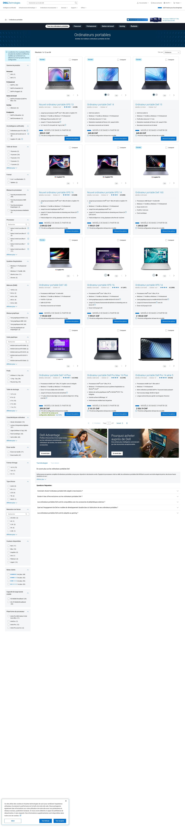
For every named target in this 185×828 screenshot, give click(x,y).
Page (104, 423)
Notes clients (11, 570)
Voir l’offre (59, 415)
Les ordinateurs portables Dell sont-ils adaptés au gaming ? (57, 513)
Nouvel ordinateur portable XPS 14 (104, 192)
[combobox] (52, 2)
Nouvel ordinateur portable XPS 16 (56, 192)
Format (9, 175)
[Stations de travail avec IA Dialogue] (28, 134)
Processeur (10, 220)
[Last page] (126, 423)
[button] (143, 3)
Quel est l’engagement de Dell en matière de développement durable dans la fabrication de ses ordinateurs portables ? (77, 507)
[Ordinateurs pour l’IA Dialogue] (27, 130)
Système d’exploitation (14, 261)
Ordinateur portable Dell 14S (53, 285)
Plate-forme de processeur (15, 611)
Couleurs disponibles (14, 541)
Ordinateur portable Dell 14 (100, 104)
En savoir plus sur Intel (169, 20)
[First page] (88, 423)
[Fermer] (66, 801)
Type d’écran (11, 481)
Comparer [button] (75, 59)
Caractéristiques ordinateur (16, 417)
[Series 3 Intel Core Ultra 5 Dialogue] (28, 249)
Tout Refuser (46, 821)
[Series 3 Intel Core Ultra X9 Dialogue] (28, 228)
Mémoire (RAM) (12, 285)
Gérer (13, 821)
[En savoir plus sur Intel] (155, 19)
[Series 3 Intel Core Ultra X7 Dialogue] (28, 233)
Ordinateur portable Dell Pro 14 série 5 (154, 375)
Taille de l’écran (12, 147)
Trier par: (160, 52)
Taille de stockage (13, 389)
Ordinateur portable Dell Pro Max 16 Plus (107, 375)
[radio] (106, 95)
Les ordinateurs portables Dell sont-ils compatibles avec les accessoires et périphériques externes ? (71, 502)
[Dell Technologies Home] (11, 3)
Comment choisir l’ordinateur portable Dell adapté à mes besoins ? (60, 491)
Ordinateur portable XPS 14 (149, 285)
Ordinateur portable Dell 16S (149, 192)
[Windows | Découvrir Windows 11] (137, 19)
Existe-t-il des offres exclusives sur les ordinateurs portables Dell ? (59, 496)
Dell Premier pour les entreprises (172, 8)
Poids (8, 371)
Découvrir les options (72, 138)
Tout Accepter (60, 821)
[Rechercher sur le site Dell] (75, 2)
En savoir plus (45, 453)
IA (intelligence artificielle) (15, 126)
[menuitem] (28, 8)
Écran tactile (11, 447)
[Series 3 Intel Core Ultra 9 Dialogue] (28, 238)
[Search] (26, 224)
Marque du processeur (14, 190)
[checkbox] (11, 74)
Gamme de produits (13, 65)
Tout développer (42, 463)
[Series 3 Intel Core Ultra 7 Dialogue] (28, 244)
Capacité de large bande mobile (15, 593)
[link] (156, 3)
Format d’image (12, 463)
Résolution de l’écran (14, 509)
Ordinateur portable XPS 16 (100, 285)
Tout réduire (55, 463)
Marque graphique (13, 313)
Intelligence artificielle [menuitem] (9, 8)
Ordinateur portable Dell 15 (148, 104)
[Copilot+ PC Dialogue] (22, 139)
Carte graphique (12, 337)
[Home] (6, 19)
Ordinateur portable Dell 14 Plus (55, 375)
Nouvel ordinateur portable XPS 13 (56, 104)
